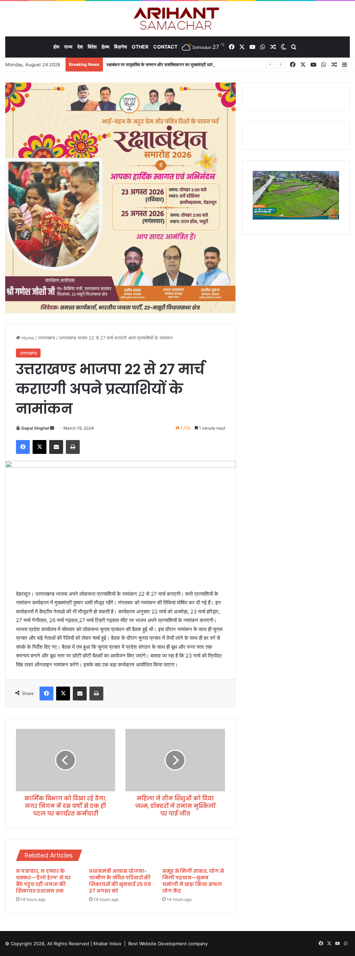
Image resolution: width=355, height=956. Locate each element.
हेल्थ (105, 47)
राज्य (68, 47)
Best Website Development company (168, 943)
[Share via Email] (56, 447)
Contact (165, 47)
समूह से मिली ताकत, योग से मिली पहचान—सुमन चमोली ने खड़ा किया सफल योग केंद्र (193, 881)
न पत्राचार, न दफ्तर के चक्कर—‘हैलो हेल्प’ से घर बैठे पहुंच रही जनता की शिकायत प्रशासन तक (43, 881)
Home (27, 338)
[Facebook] (23, 447)
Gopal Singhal (35, 428)
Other (140, 47)
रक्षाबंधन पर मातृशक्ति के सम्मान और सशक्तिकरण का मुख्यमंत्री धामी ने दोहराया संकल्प (174, 64)
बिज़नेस (120, 47)
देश (80, 47)
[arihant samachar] (178, 19)
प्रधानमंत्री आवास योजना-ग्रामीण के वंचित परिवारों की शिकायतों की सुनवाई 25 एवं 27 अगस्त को (120, 881)
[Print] (73, 447)
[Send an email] (52, 428)
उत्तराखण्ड (46, 338)
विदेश (92, 47)
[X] (39, 447)
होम (56, 47)
